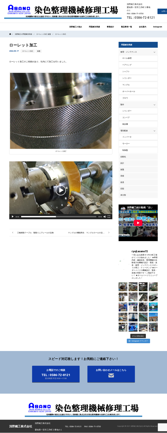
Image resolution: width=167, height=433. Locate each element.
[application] (60, 190)
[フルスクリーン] (109, 216)
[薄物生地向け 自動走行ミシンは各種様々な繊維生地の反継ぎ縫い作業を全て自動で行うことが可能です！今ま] (153, 307)
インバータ (127, 137)
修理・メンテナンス (128, 52)
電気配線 (124, 131)
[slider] (58, 216)
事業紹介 (110, 27)
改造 (122, 182)
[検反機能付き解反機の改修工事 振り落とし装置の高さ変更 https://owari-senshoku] (143, 296)
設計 (122, 163)
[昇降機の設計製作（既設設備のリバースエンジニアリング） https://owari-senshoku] (133, 286)
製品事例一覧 (126, 27)
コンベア (126, 117)
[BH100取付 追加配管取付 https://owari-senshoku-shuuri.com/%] (153, 327)
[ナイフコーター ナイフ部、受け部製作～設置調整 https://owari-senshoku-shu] (153, 296)
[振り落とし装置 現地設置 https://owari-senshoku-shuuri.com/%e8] (153, 286)
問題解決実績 (94, 27)
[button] (61, 190)
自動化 (123, 157)
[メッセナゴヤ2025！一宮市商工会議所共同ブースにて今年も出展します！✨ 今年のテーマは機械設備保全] (133, 307)
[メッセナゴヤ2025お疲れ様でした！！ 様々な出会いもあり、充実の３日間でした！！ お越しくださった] (123, 307)
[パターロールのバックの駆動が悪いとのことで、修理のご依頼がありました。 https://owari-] (143, 327)
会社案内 (142, 27)
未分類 (123, 195)
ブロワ (125, 98)
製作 (122, 104)
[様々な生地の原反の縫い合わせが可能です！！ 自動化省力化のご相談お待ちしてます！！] (123, 317)
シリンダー (127, 78)
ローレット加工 (27, 51)
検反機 (125, 124)
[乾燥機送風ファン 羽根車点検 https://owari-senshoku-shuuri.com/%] (123, 296)
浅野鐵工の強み (75, 27)
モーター (126, 143)
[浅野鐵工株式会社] (63, 11)
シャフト (126, 71)
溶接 (122, 176)
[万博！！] (153, 317)
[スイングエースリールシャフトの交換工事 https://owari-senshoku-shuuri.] (133, 296)
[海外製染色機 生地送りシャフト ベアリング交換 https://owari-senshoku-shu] (143, 307)
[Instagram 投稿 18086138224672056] (123, 327)
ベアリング (127, 65)
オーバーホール (128, 91)
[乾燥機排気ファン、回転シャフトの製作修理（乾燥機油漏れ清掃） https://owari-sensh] (123, 286)
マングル (126, 85)
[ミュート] (104, 216)
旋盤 (38, 51)
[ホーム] (10, 32)
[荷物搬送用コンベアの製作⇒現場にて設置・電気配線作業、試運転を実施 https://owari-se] (133, 317)
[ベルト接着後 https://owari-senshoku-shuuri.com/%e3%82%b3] (143, 317)
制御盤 (125, 150)
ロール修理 (127, 58)
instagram (157, 27)
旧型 (122, 189)
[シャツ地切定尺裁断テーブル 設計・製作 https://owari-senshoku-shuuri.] (143, 286)
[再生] (12, 216)
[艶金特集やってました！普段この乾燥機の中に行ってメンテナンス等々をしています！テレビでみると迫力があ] (133, 327)
